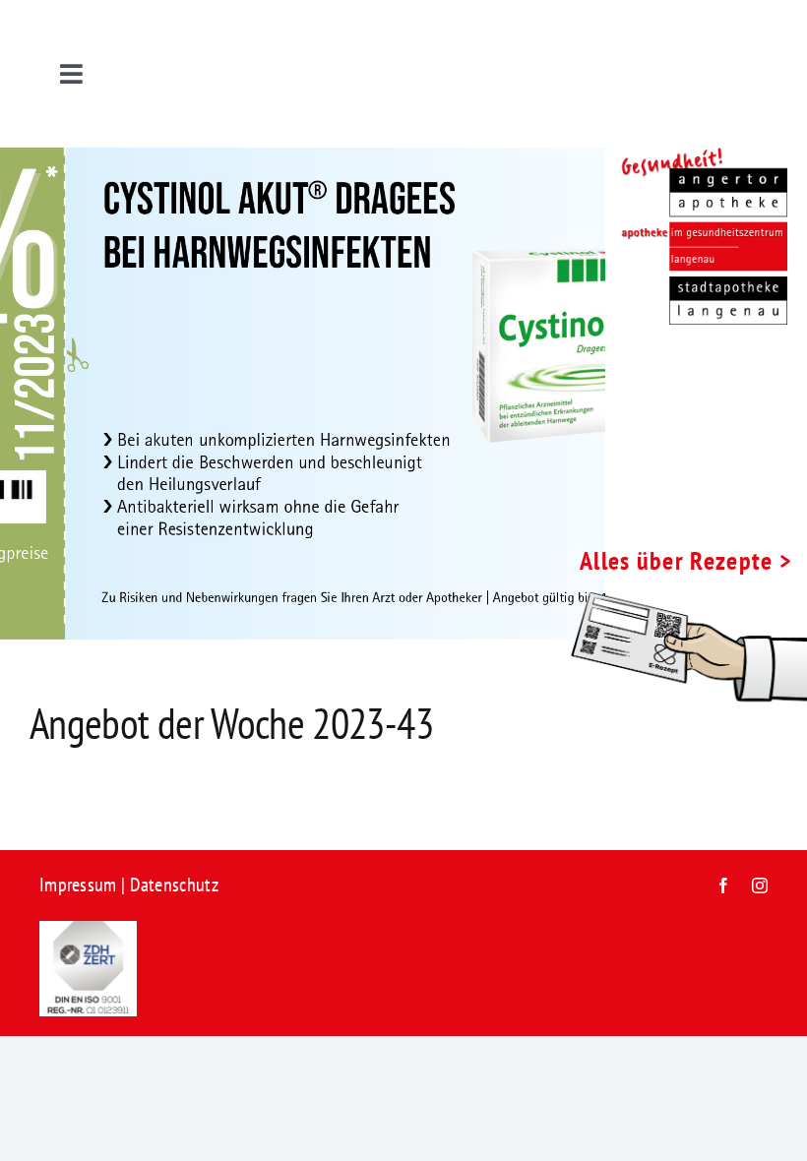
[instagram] (760, 885)
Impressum (78, 884)
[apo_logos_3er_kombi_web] (696, 157)
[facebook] (723, 885)
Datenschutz (174, 884)
